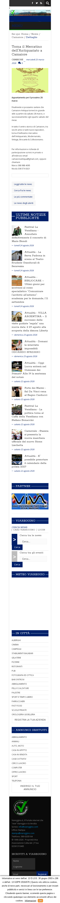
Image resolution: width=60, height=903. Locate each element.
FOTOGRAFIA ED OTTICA (23, 675)
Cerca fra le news (22, 190)
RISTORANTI (17, 666)
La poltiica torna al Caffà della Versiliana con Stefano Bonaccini (28, 415)
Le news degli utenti (23, 203)
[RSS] (41, 3)
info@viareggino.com (28, 826)
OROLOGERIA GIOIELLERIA (23, 714)
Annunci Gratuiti (31, 730)
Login (41, 530)
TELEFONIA (16, 780)
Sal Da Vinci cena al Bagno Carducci (35, 393)
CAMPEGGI (16, 649)
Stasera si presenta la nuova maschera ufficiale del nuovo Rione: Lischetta (30, 438)
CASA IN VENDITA (19, 754)
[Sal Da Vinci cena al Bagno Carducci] (17, 391)
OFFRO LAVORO (19, 772)
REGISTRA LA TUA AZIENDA (30, 719)
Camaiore (17, 37)
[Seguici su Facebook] (32, 3)
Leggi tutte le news (23, 184)
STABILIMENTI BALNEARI (22, 653)
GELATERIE (16, 657)
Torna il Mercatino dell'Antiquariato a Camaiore (27, 50)
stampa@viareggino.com (23, 833)
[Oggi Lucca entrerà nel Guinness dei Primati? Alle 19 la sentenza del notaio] (17, 366)
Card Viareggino (24, 530)
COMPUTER (17, 767)
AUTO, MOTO (18, 745)
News (34, 34)
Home (24, 34)
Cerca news (19, 527)
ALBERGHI (16, 640)
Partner (23, 486)
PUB (14, 670)
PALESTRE (16, 692)
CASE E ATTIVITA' (19, 759)
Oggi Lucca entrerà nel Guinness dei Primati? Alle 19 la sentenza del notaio (29, 370)
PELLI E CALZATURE (20, 688)
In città (23, 633)
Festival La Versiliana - (31, 228)
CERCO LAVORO (19, 763)
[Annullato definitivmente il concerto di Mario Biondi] (17, 230)
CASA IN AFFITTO (19, 750)
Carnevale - (32, 431)
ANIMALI (15, 741)
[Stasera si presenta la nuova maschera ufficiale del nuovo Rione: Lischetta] (17, 434)
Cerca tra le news (30, 535)
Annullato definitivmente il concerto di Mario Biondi (29, 237)
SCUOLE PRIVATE (19, 710)
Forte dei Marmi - (35, 388)
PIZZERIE (15, 662)
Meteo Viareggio (30, 574)
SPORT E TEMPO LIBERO (22, 697)
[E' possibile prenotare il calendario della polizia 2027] (17, 459)
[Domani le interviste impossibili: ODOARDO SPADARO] (17, 344)
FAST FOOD (17, 705)
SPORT (15, 776)
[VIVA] (30, 501)
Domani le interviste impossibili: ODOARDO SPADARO (30, 347)
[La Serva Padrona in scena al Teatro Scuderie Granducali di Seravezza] (17, 255)
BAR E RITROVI (18, 679)
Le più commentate (23, 196)
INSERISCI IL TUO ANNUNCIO (30, 787)
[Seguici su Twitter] (37, 3)
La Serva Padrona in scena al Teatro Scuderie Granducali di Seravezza (28, 259)
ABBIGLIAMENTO (19, 684)
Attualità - (31, 252)
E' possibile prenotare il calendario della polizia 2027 (30, 461)
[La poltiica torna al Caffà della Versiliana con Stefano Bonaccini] (17, 409)
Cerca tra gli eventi (31, 552)
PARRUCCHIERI (18, 701)
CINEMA (15, 644)
